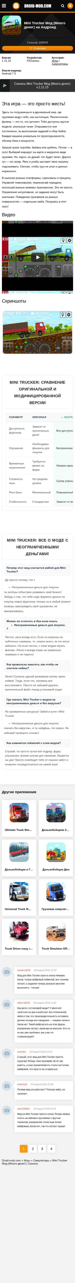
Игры (55, 60)
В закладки (40, 48)
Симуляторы (60, 63)
